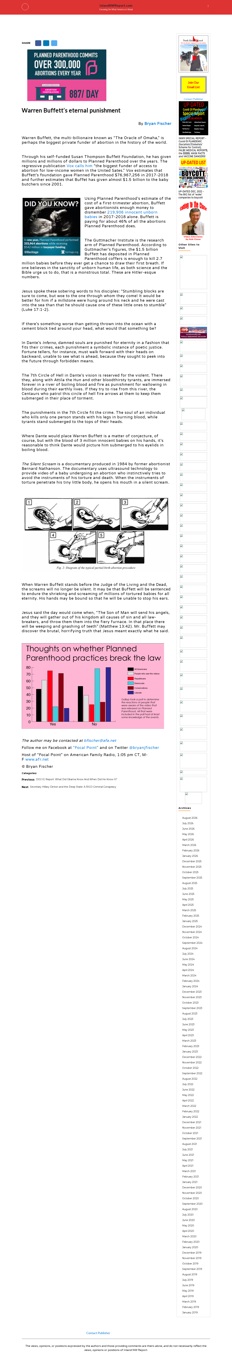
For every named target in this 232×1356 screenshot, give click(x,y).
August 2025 (189, 883)
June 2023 (188, 1024)
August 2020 (190, 1209)
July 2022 (187, 1084)
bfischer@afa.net (100, 740)
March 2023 (189, 1040)
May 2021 (187, 1160)
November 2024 (192, 932)
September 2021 (192, 1138)
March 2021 (189, 1171)
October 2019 (190, 1263)
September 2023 (192, 1008)
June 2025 (188, 894)
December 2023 (192, 991)
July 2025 (187, 888)
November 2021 (191, 1127)
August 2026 (189, 817)
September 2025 (192, 877)
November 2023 (192, 997)
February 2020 (191, 1241)
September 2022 (192, 1073)
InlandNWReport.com (116, 5)
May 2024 (188, 964)
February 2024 (190, 980)
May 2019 (188, 1290)
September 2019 (192, 1269)
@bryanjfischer (144, 748)
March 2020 (189, 1236)
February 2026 (190, 850)
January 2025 (190, 921)
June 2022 (188, 1089)
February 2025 (190, 915)
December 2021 (191, 1122)
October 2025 (190, 872)
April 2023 (188, 1035)
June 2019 (188, 1285)
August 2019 (189, 1274)
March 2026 (189, 845)
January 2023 (190, 1051)
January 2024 (190, 986)
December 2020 (192, 1187)
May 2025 (188, 899)
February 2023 (190, 1046)
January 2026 (190, 855)
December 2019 (191, 1252)
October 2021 (190, 1133)
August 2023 (189, 1013)
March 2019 (189, 1301)
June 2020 (188, 1220)
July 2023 (187, 1019)
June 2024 (188, 959)
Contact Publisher (193, 99)
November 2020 (192, 1192)
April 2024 (188, 970)
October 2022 (190, 1067)
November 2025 (191, 866)
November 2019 (191, 1258)
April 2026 (188, 839)
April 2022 (188, 1100)
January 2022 (190, 1116)
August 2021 (189, 1144)
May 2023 (188, 1029)
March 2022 (189, 1105)
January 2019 (190, 1312)
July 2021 (187, 1149)
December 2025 (191, 861)
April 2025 (188, 904)
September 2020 (192, 1203)
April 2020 (188, 1231)
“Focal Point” (86, 748)
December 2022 (192, 1057)
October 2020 (190, 1198)
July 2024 (187, 953)
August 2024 (190, 948)
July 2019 (187, 1279)
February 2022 (190, 1111)
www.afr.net (37, 759)
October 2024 (190, 937)
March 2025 (189, 910)
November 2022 (192, 1062)
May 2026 (188, 834)
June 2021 (188, 1154)
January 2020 (190, 1247)
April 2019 (188, 1296)
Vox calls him (80, 166)
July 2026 (187, 823)
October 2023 (190, 1002)
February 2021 (190, 1176)
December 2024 (192, 926)
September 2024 (192, 942)
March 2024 (189, 975)
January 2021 (190, 1182)
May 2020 (188, 1225)
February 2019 (190, 1307)
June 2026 (188, 828)
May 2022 (188, 1095)
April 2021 (187, 1165)
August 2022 (189, 1078)
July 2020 (188, 1214)
